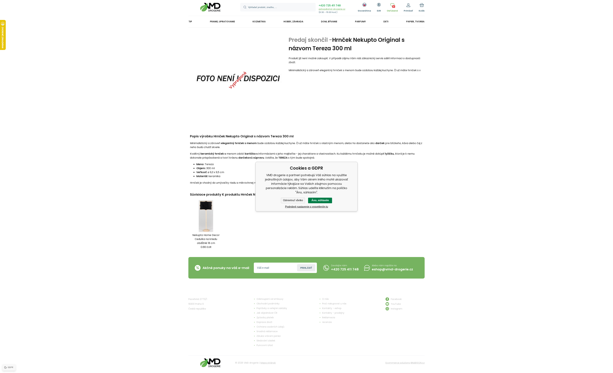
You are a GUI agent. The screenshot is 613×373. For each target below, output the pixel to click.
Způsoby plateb (265, 317)
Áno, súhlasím (320, 200)
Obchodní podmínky (268, 303)
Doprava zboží (264, 322)
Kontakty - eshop (331, 308)
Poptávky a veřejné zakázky (272, 308)
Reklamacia (328, 317)
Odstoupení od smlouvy (270, 299)
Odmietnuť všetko (293, 200)
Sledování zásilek (266, 340)
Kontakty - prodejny (333, 312)
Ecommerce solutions (398, 362)
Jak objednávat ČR (267, 312)
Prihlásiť (306, 268)
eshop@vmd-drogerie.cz (332, 9)
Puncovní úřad (265, 345)
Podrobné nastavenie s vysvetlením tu (306, 206)
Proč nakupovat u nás (334, 303)
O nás (325, 299)
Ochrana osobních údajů (270, 326)
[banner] (210, 8)
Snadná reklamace (267, 331)
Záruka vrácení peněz (269, 336)
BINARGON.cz (418, 362)
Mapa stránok (268, 362)
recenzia (327, 322)
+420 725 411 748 (330, 5)
